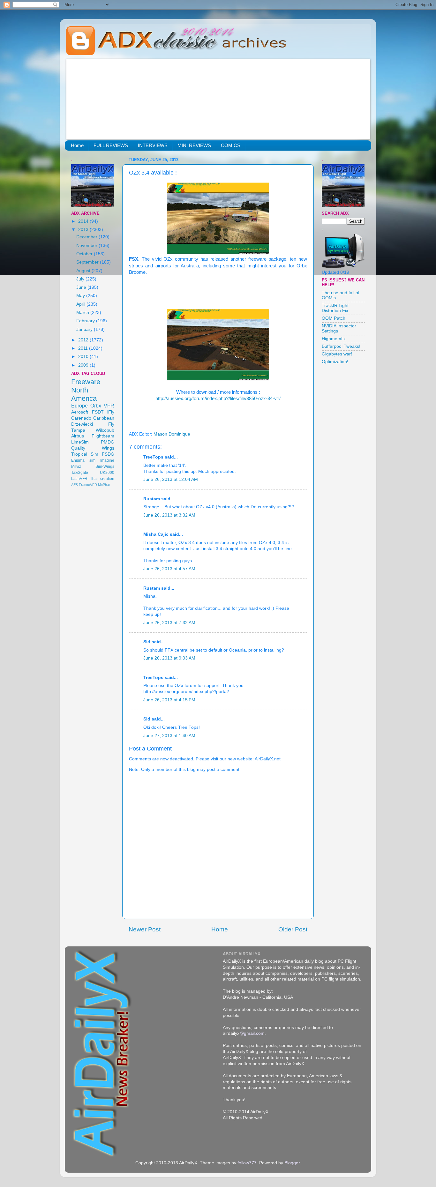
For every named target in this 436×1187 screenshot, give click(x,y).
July (81, 279)
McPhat (104, 485)
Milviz (76, 466)
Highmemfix (334, 338)
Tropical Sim (84, 454)
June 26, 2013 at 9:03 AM (169, 658)
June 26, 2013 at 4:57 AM (169, 568)
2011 (83, 348)
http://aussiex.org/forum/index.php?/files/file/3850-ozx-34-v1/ (218, 398)
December (87, 237)
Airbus (77, 436)
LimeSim (80, 442)
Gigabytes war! (337, 354)
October (85, 253)
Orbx (95, 405)
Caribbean (103, 418)
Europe (79, 405)
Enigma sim (83, 460)
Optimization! (335, 361)
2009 (84, 365)
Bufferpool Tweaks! (341, 346)
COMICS (230, 145)
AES (74, 485)
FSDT (98, 412)
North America (84, 394)
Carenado (81, 418)
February (86, 320)
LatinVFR (79, 478)
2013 (84, 229)
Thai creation (102, 478)
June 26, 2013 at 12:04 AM (170, 479)
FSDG (108, 454)
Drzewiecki (82, 424)
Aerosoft (79, 412)
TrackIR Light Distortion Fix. (336, 308)
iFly (110, 412)
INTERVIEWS (153, 145)
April (81, 304)
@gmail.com (252, 1033)
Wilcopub (105, 430)
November (87, 245)
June (81, 287)
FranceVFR (88, 485)
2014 (84, 221)
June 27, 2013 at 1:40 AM (169, 735)
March (83, 312)
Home (77, 145)
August (84, 270)
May (81, 295)
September (88, 262)
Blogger (292, 1163)
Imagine (107, 460)
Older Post (292, 929)
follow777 (247, 1163)
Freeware (85, 382)
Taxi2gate (79, 472)
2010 (84, 356)
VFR (109, 405)
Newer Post (145, 929)
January (85, 329)
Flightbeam (103, 436)
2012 (84, 340)
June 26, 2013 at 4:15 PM (169, 700)
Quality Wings (92, 448)
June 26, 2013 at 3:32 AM (169, 515)
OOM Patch (333, 318)
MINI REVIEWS (194, 145)
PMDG (107, 442)
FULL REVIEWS (111, 145)
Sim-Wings (104, 466)
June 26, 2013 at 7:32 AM (169, 622)
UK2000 (107, 472)
